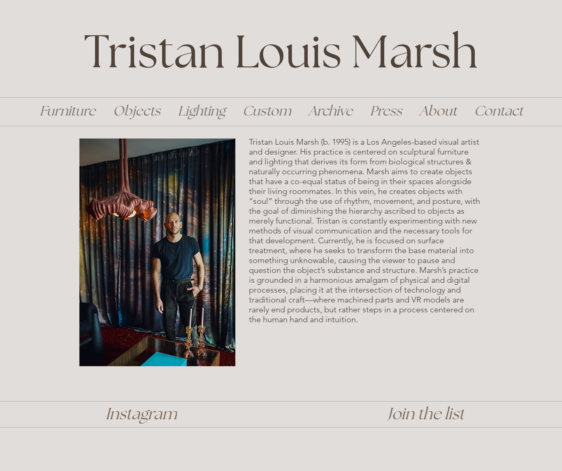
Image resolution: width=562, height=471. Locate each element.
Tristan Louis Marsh (281, 54)
